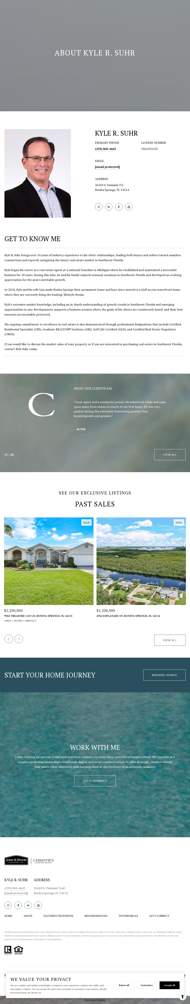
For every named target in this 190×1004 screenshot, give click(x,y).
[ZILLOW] (128, 207)
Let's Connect (159, 915)
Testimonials (128, 916)
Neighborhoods (96, 916)
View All (170, 454)
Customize (147, 985)
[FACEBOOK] (118, 207)
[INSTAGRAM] (98, 207)
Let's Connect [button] (95, 780)
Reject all (124, 985)
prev (8, 639)
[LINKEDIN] (108, 207)
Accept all (169, 985)
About (28, 916)
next (18, 639)
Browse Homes (164, 675)
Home (8, 916)
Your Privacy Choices (95, 999)
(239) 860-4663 (105, 149)
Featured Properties (58, 916)
